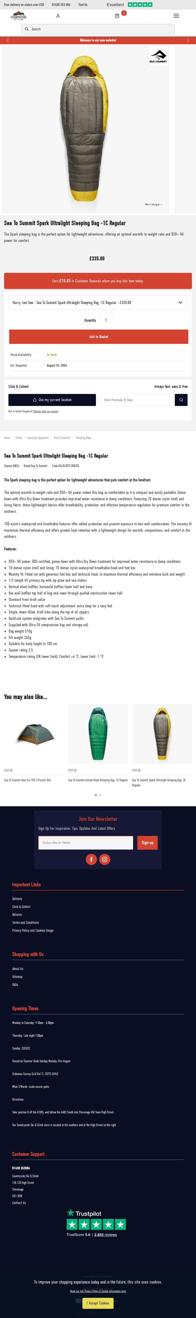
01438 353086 (21, 1168)
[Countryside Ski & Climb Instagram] (104, 859)
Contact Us (19, 1203)
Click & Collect (21, 907)
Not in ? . (33, 411)
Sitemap (17, 977)
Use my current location (55, 400)
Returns (17, 915)
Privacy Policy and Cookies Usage (33, 930)
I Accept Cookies (98, 1303)
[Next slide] (188, 40)
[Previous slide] (8, 40)
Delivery (17, 899)
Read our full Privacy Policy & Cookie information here (98, 1291)
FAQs (15, 985)
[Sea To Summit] (159, 57)
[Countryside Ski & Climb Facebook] (91, 859)
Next (187, 753)
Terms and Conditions (25, 922)
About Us (17, 969)
